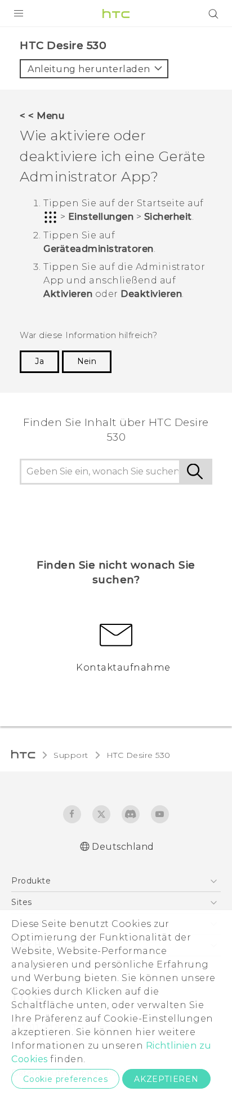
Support (70, 755)
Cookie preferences (65, 1079)
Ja (39, 361)
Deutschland (123, 846)
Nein (86, 361)
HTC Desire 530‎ (138, 755)
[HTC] (116, 13)
